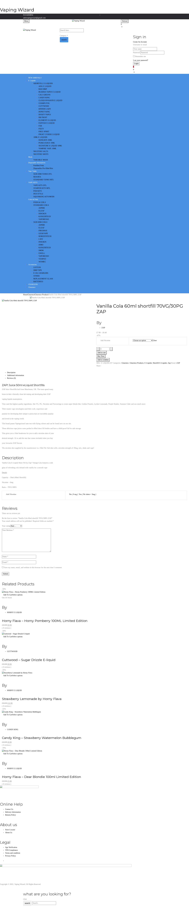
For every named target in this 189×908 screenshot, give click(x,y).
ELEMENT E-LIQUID (47, 120)
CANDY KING (44, 98)
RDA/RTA (37, 177)
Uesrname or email (140, 45)
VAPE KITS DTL (40, 185)
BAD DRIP (43, 89)
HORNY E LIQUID (14, 612)
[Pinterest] (101, 370)
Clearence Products (41, 295)
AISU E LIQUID (45, 86)
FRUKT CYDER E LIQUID (49, 134)
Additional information (15, 375)
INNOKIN (42, 214)
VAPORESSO (44, 219)
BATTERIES (38, 282)
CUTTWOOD (44, 106)
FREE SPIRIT (44, 132)
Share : (99, 366)
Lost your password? (140, 60)
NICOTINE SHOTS (40, 154)
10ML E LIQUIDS (40, 137)
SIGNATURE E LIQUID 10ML (50, 146)
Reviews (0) (11, 378)
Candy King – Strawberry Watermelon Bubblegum (41, 738)
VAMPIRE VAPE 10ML (47, 148)
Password (136, 53)
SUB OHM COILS (40, 222)
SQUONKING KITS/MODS (43, 197)
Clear (155, 340)
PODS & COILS (39, 202)
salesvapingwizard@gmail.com (34, 18)
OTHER (36, 276)
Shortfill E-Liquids (160, 363)
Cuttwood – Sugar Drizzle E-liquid (28, 660)
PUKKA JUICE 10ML (47, 143)
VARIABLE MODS (40, 160)
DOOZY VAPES (45, 115)
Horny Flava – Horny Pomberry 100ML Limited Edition (44, 621)
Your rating (6, 526)
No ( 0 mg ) (73, 494)
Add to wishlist (103, 360)
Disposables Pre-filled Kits (43, 168)
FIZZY (41, 129)
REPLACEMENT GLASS (43, 279)
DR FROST (43, 117)
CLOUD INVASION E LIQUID (50, 100)
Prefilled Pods (38, 165)
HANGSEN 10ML (45, 140)
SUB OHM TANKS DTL (42, 174)
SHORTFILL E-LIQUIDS (43, 83)
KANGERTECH (45, 216)
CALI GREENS (44, 95)
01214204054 (28, 15)
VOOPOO (42, 259)
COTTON (37, 267)
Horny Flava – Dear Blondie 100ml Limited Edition (41, 777)
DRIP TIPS (37, 270)
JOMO (41, 245)
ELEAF (41, 211)
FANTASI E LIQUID (47, 123)
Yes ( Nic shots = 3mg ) (87, 494)
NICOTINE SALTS (40, 151)
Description (11, 372)
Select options (17, 595)
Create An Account (140, 42)
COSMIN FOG (44, 103)
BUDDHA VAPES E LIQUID (50, 92)
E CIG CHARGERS (40, 273)
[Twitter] (98, 370)
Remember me (140, 56)
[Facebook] (97, 370)
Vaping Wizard (17, 10)
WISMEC (42, 262)
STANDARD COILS (41, 205)
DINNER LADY (45, 109)
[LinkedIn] (100, 370)
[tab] (97, 372)
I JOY (41, 239)
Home (25, 295)
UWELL (42, 253)
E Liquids (148, 363)
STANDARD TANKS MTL (43, 180)
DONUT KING (44, 112)
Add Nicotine (105, 340)
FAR (40, 126)
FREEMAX (43, 231)
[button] (143, 25)
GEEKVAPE (43, 233)
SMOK (41, 250)
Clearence (31, 295)
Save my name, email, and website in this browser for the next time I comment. (33, 567)
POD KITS (37, 191)
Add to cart (101, 353)
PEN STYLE (38, 194)
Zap (169, 363)
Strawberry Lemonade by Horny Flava (31, 699)
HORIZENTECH (45, 236)
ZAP (103, 328)
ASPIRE (42, 208)
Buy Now (100, 356)
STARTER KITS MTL (41, 188)
